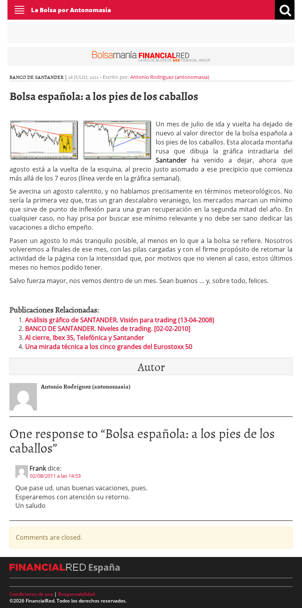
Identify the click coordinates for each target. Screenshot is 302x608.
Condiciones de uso (31, 594)
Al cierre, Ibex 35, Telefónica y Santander (84, 337)
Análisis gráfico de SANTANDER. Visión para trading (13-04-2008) (119, 320)
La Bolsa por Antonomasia (71, 10)
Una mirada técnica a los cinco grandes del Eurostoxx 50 (108, 346)
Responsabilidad (76, 594)
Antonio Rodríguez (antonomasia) (169, 76)
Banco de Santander (36, 77)
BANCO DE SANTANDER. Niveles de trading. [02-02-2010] (107, 328)
